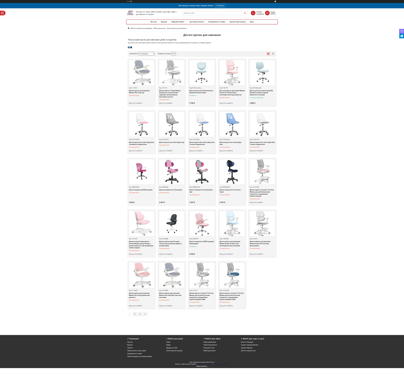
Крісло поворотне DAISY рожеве (140, 190)
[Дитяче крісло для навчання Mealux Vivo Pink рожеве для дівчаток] (141, 275)
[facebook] (129, 48)
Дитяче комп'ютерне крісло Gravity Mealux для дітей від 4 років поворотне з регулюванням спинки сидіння (141, 245)
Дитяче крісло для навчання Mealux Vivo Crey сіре (139, 92)
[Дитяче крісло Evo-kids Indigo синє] (232, 124)
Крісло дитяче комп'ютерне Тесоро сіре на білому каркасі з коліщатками (170, 243)
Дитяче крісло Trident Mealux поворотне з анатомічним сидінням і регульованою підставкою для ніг (170, 94)
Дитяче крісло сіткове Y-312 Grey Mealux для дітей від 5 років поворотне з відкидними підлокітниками (262, 193)
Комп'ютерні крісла (210, 345)
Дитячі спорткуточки (248, 350)
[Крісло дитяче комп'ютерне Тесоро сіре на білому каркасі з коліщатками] (172, 223)
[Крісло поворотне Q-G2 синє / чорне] (232, 172)
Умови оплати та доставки (136, 350)
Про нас (153, 22)
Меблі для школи (159, 28)
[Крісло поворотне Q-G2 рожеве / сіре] (202, 172)
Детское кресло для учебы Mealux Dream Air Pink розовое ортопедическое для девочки (232, 93)
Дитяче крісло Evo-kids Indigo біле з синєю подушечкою (202, 143)
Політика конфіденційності (221, 364)
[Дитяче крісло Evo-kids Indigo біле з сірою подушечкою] (262, 124)
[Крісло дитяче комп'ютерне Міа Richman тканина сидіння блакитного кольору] (262, 72)
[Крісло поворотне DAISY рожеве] (141, 172)
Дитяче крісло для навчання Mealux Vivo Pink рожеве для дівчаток (139, 295)
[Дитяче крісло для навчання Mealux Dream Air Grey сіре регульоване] (262, 223)
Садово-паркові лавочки (249, 345)
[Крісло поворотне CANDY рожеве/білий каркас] (202, 223)
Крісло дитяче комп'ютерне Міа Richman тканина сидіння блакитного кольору (261, 93)
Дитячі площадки (247, 342)
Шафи (168, 345)
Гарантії (130, 348)
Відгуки (164, 22)
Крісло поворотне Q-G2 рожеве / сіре (201, 191)
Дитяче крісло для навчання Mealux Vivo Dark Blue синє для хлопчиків (170, 295)
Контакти (220, 6)
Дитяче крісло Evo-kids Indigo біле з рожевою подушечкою (141, 143)
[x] (131, 48)
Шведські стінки (171, 348)
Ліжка (168, 342)
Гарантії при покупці (237, 22)
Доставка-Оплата (197, 22)
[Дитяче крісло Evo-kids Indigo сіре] (172, 124)
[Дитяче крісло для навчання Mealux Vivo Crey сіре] (141, 72)
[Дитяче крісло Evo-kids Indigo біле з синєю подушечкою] (202, 124)
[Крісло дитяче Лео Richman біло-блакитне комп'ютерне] (202, 72)
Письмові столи (209, 348)
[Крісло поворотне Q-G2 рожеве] (172, 172)
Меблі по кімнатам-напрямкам (141, 28)
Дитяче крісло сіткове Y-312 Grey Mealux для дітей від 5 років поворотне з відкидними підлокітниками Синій (231, 296)
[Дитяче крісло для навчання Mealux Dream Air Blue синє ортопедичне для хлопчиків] (232, 223)
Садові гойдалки (246, 348)
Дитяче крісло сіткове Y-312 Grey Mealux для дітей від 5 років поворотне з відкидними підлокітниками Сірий (201, 296)
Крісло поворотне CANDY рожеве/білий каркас (201, 242)
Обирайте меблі (177, 22)
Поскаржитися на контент (204, 364)
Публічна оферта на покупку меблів (139, 356)
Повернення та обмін (216, 22)
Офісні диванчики (210, 342)
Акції (252, 22)
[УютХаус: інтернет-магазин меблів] (130, 13)
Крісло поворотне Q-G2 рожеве (170, 190)
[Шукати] (244, 13)
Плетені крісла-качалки (174, 350)
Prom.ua (212, 362)
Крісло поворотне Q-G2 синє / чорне (230, 191)
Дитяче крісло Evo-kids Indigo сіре (171, 142)
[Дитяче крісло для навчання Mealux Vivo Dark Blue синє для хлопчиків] (172, 275)
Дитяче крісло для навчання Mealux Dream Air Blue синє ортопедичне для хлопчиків (229, 243)
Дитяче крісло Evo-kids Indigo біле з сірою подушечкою (262, 143)
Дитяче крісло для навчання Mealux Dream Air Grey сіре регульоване (260, 243)
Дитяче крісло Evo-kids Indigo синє (230, 143)
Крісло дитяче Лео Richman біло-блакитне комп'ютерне (201, 92)
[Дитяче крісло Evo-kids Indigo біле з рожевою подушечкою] (141, 124)
